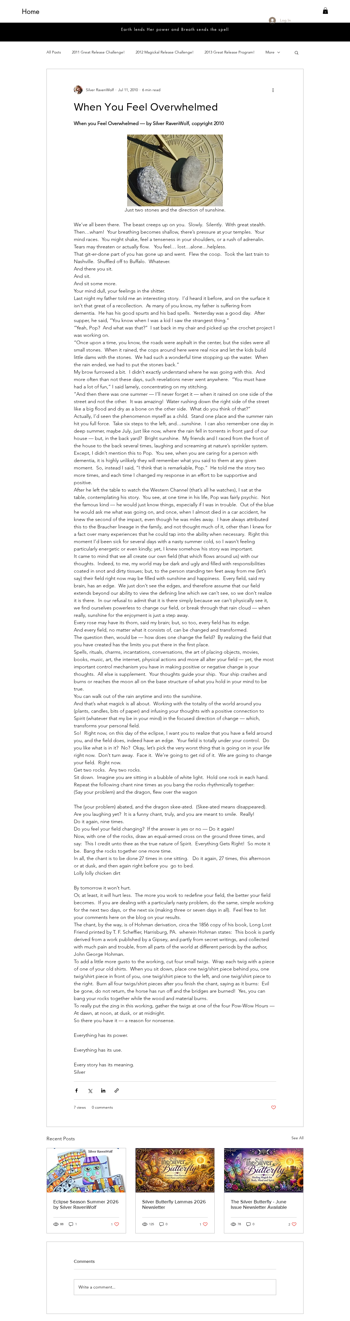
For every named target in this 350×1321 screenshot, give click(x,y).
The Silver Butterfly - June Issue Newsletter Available (259, 1204)
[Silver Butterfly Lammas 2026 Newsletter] (175, 1170)
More (270, 52)
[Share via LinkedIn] (103, 1090)
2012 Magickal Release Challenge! (165, 52)
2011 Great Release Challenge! (98, 52)
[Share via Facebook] (76, 1090)
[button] (325, 10)
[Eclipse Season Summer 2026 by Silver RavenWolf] (86, 1170)
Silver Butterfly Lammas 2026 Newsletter (174, 1204)
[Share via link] (116, 1090)
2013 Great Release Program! (230, 52)
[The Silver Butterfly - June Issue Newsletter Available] (263, 1170)
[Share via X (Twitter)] (89, 1090)
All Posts (53, 52)
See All (297, 1137)
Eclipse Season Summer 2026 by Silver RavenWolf (86, 1204)
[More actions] (273, 90)
